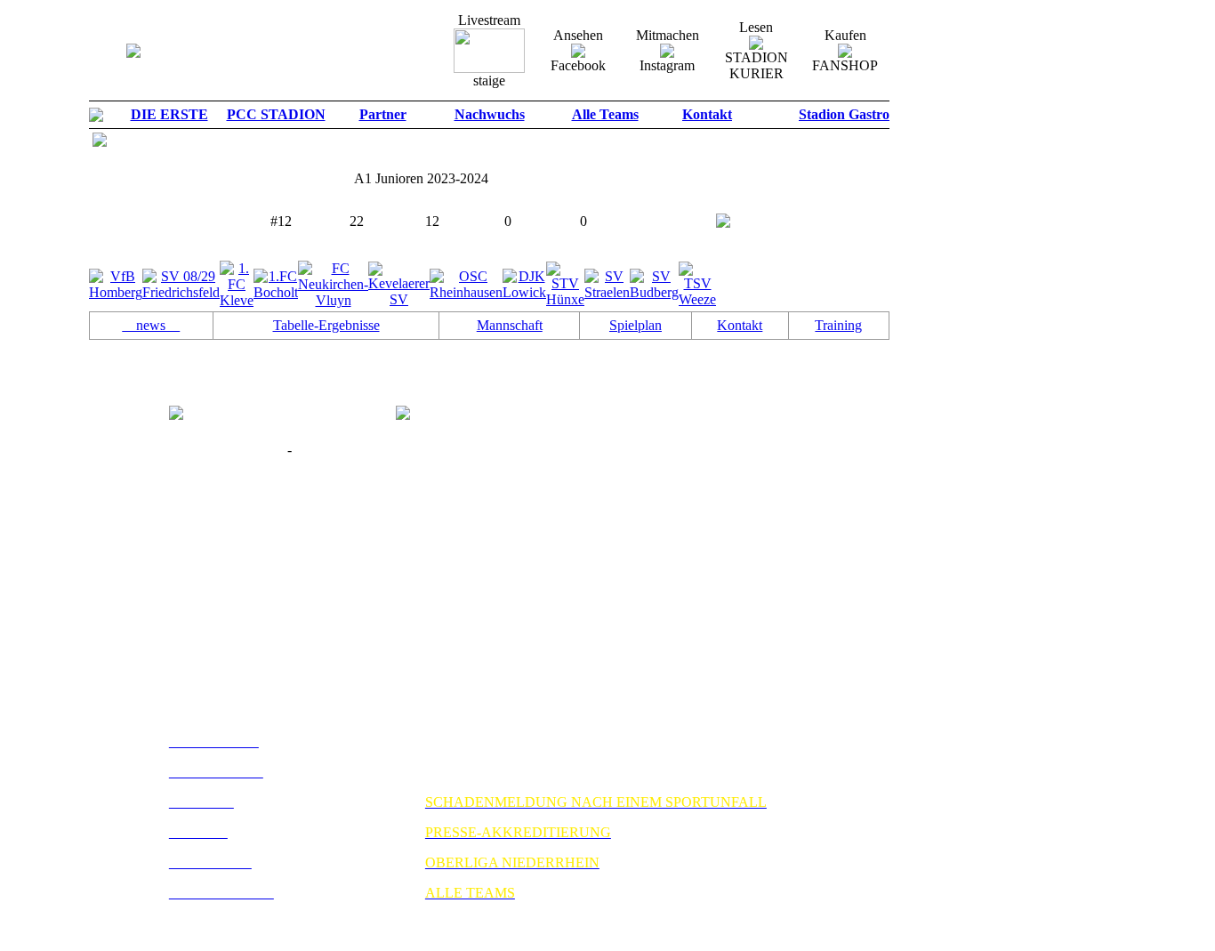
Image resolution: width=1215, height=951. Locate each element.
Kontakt (739, 325)
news (151, 325)
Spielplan (635, 325)
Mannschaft (510, 325)
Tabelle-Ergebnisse (326, 325)
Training (838, 325)
